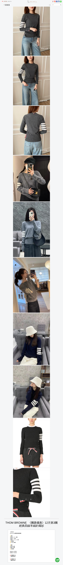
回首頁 (7, 5)
